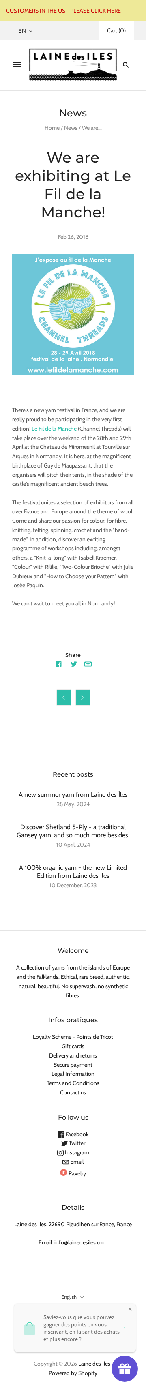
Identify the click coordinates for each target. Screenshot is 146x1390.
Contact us (73, 1092)
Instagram (76, 1152)
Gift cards (73, 1046)
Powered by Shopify (73, 1373)
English (69, 1296)
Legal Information (73, 1073)
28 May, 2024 (73, 804)
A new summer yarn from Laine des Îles (73, 794)
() (116, 30)
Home (52, 127)
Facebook (76, 1134)
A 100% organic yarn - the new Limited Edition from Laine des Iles (73, 871)
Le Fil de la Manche (54, 428)
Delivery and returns (73, 1055)
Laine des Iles (94, 1363)
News (70, 127)
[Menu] (17, 65)
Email (76, 1161)
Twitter (76, 1143)
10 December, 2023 (73, 885)
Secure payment (73, 1064)
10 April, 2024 (73, 844)
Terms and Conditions (73, 1083)
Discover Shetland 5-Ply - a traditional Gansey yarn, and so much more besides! (73, 831)
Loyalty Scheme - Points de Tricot (73, 1036)
